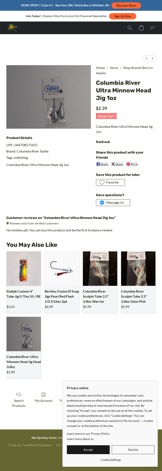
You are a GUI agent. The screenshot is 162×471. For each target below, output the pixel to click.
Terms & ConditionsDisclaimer (30, 445)
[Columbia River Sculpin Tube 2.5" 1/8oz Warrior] (100, 268)
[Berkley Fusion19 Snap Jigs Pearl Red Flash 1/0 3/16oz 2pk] (62, 268)
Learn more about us (80, 439)
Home (100, 68)
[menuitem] (147, 58)
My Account (44, 400)
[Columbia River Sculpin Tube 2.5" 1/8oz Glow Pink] (138, 268)
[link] (110, 458)
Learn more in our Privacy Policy (88, 433)
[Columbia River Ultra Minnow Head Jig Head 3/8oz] (24, 334)
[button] (126, 5)
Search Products (19, 403)
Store (114, 68)
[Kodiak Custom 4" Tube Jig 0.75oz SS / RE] (24, 268)
